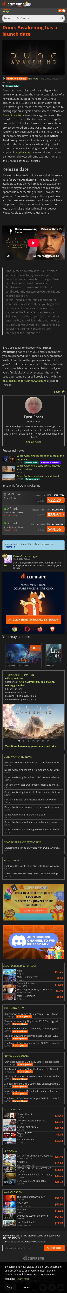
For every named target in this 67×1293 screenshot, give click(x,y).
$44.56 (55, 529)
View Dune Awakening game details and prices (31, 746)
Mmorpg (10, 685)
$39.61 (55, 514)
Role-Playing (47, 681)
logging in (10, 546)
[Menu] (63, 4)
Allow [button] (27, 1287)
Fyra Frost (33, 78)
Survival (20, 685)
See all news (33, 442)
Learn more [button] (23, 1278)
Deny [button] (10, 1287)
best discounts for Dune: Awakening (24, 381)
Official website (14, 678)
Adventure (33, 681)
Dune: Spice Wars (13, 115)
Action (22, 681)
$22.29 (55, 500)
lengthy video (23, 152)
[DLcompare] (33, 1258)
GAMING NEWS (17, 78)
